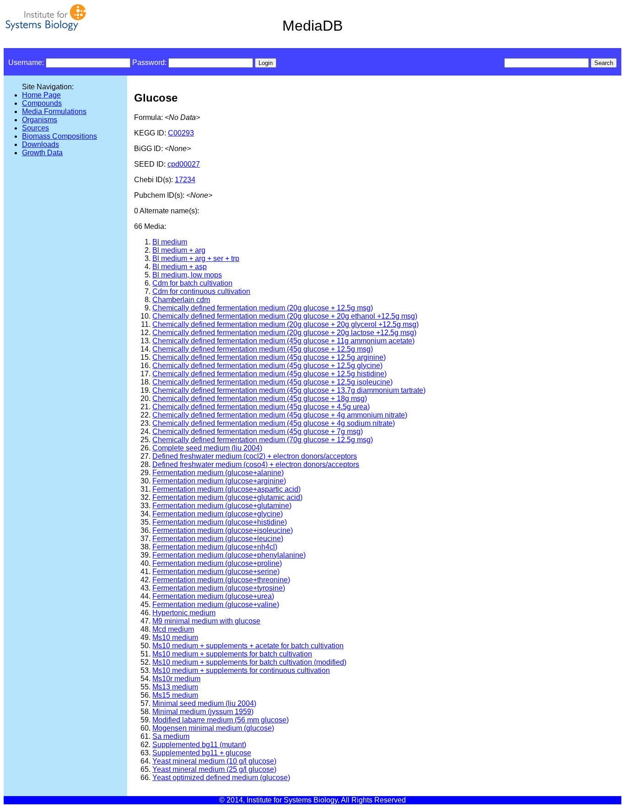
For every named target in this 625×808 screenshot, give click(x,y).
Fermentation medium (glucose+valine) (215, 604)
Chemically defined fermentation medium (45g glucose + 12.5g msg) (262, 349)
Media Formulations (54, 111)
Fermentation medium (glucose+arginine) (219, 481)
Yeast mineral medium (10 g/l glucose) (214, 761)
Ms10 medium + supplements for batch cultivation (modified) (249, 662)
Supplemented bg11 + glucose (201, 753)
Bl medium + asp (179, 267)
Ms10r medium (176, 679)
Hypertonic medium (184, 613)
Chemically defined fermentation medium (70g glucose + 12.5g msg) (262, 440)
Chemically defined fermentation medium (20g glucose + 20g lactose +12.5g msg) (284, 332)
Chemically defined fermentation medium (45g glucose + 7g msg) (257, 431)
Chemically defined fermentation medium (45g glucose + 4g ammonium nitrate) (279, 415)
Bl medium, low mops (187, 275)
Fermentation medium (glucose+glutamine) (221, 506)
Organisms (39, 120)
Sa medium (170, 736)
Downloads (40, 144)
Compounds (42, 103)
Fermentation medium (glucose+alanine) (218, 473)
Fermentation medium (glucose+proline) (217, 563)
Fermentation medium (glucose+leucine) (217, 538)
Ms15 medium (175, 695)
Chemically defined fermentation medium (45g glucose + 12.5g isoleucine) (272, 382)
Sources (35, 128)
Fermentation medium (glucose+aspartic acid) (226, 489)
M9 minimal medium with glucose (206, 621)
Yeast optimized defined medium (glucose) (221, 777)
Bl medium (169, 242)
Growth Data (42, 153)
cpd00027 (183, 164)
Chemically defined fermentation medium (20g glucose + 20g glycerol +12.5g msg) (285, 324)
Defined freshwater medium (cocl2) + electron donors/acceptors (254, 456)
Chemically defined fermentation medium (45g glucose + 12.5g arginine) (269, 357)
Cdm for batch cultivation (192, 283)
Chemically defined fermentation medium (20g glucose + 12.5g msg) (262, 308)
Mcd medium (173, 629)
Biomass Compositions (59, 136)
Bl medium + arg (178, 250)
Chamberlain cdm (181, 300)
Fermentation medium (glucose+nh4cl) (214, 547)
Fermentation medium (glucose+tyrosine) (218, 588)
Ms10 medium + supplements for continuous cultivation (241, 670)
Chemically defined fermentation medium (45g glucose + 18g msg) (259, 398)
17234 (185, 180)
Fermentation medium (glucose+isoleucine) (222, 530)
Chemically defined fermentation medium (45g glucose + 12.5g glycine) (267, 365)
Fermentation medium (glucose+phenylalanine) (229, 555)
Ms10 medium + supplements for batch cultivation (232, 654)
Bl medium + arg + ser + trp (195, 258)
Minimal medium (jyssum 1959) (202, 712)
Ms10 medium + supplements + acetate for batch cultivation (248, 646)
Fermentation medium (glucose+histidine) (219, 522)
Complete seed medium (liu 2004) (207, 448)
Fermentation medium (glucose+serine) (216, 571)
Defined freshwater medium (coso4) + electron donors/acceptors (255, 464)
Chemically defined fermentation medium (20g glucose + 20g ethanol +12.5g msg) (284, 316)
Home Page (41, 95)
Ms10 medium (175, 637)
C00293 (181, 133)
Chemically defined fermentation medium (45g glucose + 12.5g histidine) (269, 374)
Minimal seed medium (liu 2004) (204, 703)
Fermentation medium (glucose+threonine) (221, 580)
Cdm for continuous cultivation (201, 291)
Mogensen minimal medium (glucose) (213, 728)
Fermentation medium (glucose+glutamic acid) (227, 497)
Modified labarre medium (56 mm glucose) (220, 720)
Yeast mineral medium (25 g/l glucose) (214, 769)
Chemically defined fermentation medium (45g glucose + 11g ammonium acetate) (283, 341)
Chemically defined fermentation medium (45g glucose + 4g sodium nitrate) (273, 423)
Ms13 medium (175, 687)
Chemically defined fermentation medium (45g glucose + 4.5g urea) (261, 407)
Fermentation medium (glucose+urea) (213, 596)
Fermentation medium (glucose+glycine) (217, 514)
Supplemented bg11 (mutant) (199, 744)
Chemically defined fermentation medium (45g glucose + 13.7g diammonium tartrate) (289, 390)
